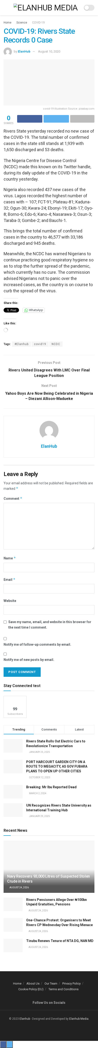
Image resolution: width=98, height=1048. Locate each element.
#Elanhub (22, 344)
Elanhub (25, 1018)
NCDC (56, 344)
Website (10, 601)
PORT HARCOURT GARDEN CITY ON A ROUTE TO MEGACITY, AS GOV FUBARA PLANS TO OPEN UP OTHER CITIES (56, 766)
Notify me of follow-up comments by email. (37, 644)
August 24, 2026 (19, 887)
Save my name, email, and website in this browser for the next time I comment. (49, 624)
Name (10, 558)
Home (7, 22)
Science (21, 22)
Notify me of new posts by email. (29, 660)
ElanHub (24, 51)
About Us (32, 983)
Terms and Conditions (63, 989)
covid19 (40, 344)
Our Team (50, 983)
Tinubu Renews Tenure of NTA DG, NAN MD (59, 941)
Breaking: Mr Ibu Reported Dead (51, 787)
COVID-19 (38, 22)
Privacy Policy (71, 983)
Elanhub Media (78, 1018)
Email (9, 579)
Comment (13, 498)
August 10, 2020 (49, 51)
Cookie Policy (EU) (31, 989)
